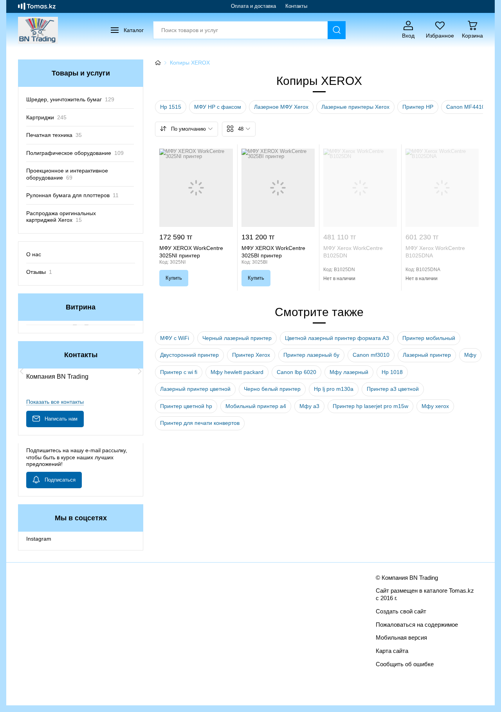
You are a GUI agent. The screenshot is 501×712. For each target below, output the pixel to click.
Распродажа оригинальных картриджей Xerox (61, 216)
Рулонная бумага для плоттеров (72, 195)
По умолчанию (188, 129)
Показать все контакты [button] (55, 402)
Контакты (296, 6)
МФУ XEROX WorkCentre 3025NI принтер (191, 252)
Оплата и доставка (253, 6)
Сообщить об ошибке (405, 664)
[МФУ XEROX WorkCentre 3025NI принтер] (196, 188)
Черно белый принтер (272, 389)
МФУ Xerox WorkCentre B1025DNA (435, 252)
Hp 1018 (392, 372)
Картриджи (46, 117)
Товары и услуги (81, 73)
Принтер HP (417, 107)
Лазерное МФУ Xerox (281, 107)
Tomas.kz (461, 590)
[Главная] (157, 62)
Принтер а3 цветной (393, 389)
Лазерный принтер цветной (195, 389)
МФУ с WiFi (174, 338)
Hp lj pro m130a (333, 389)
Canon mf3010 (371, 355)
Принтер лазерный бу (311, 355)
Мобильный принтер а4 (255, 406)
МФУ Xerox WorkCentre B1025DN (353, 252)
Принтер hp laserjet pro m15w (370, 406)
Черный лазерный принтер (237, 338)
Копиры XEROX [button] (190, 62)
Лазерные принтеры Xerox (355, 107)
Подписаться (60, 480)
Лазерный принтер (427, 355)
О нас (33, 254)
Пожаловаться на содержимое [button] (417, 624)
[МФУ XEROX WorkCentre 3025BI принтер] (278, 188)
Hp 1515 (170, 107)
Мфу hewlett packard (237, 372)
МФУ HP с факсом (217, 107)
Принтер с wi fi (178, 372)
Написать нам (61, 419)
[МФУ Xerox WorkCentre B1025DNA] (442, 188)
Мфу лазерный (349, 372)
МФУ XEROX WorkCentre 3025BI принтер (273, 252)
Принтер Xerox (251, 355)
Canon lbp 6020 (296, 372)
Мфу (470, 355)
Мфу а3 (309, 406)
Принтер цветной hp (186, 406)
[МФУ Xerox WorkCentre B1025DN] (360, 188)
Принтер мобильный (428, 338)
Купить (174, 278)
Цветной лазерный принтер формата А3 (337, 338)
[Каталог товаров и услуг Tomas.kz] (37, 6)
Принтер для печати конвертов (200, 423)
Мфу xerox (435, 406)
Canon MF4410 (465, 107)
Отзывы (39, 272)
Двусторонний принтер (189, 355)
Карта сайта (392, 650)
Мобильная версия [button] (401, 637)
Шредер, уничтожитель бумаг (70, 99)
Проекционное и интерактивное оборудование (67, 174)
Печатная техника (54, 135)
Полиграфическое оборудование (75, 153)
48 (240, 129)
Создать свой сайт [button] (401, 611)
